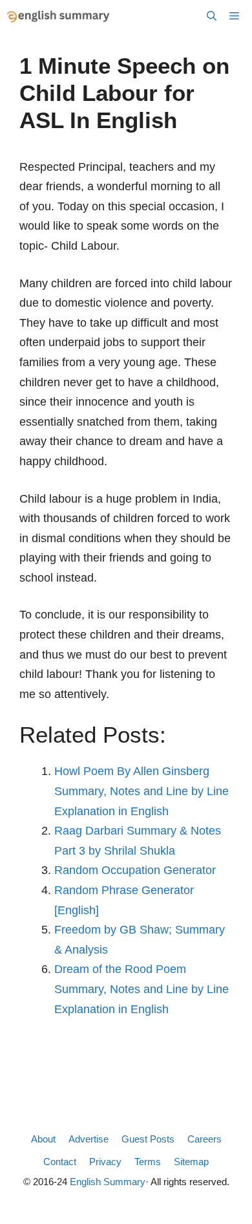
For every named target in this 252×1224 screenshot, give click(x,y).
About (43, 1138)
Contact (59, 1161)
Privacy (105, 1161)
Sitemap (191, 1161)
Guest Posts (147, 1138)
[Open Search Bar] (211, 16)
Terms (147, 1161)
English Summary (107, 1181)
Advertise (88, 1138)
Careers (204, 1138)
